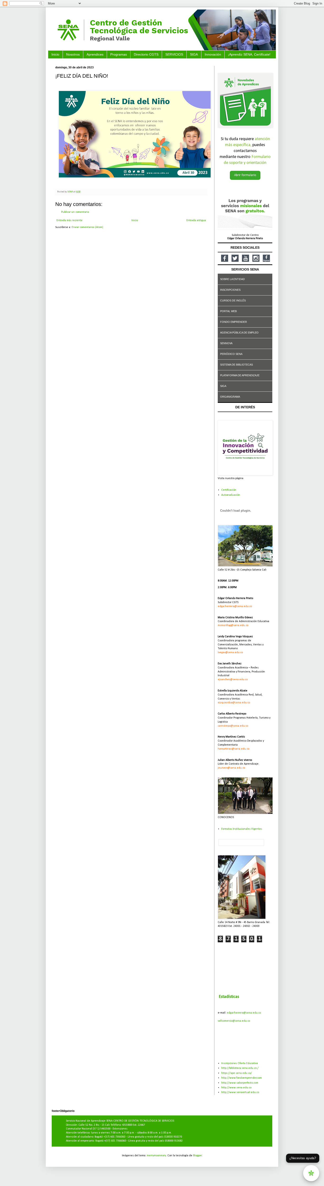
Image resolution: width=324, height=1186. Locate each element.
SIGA (194, 54)
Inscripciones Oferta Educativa (239, 1063)
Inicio (55, 54)
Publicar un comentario (75, 212)
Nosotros (73, 54)
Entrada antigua (196, 220)
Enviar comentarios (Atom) (87, 227)
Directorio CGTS (146, 54)
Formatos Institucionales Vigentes (241, 829)
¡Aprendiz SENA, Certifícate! (249, 54)
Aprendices (95, 54)
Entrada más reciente (69, 220)
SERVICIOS (174, 54)
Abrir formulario (245, 175)
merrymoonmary (156, 1155)
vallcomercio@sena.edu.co (234, 1020)
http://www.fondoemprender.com (241, 1077)
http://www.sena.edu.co (236, 1087)
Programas (118, 54)
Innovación (213, 54)
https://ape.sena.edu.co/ (236, 1073)
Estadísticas (229, 997)
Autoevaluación (230, 495)
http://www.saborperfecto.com (239, 1082)
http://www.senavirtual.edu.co (240, 1092)
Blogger (197, 1155)
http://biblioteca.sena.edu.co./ (240, 1068)
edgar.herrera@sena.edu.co (244, 1012)
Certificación (228, 490)
